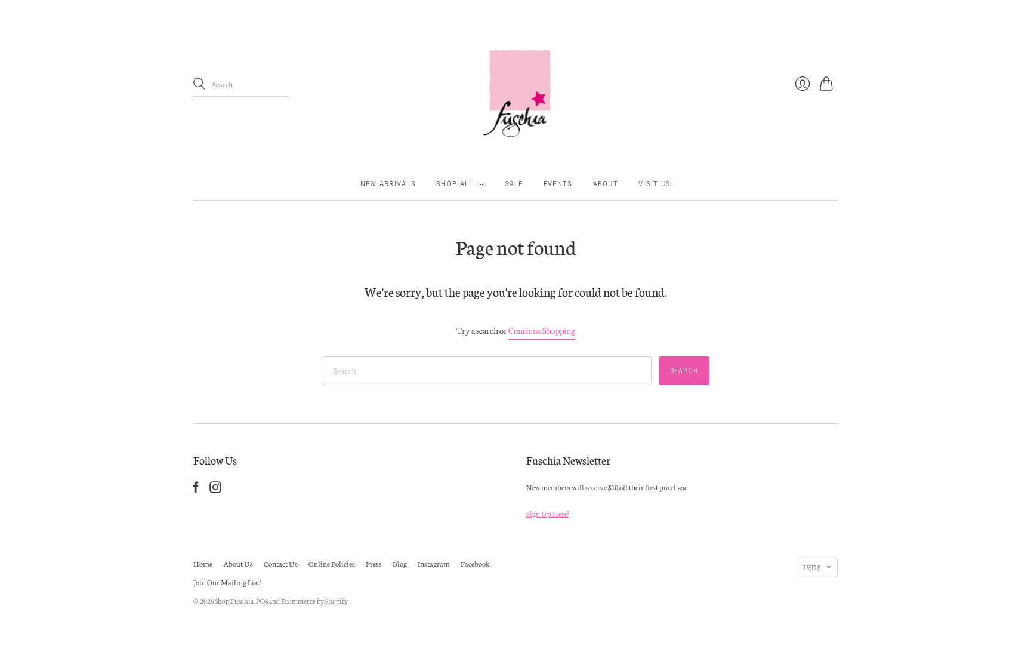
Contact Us (281, 563)
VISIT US (654, 183)
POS (262, 600)
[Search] (199, 84)
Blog (400, 563)
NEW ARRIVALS (388, 183)
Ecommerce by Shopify (314, 600)
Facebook (475, 563)
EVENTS (558, 183)
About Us (238, 563)
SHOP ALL (454, 183)
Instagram (434, 563)
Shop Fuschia (234, 600)
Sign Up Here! (547, 513)
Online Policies (331, 563)
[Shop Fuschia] (515, 84)
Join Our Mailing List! (227, 582)
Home (202, 563)
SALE (514, 183)
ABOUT (606, 183)
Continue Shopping (541, 330)
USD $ (811, 567)
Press (374, 563)
